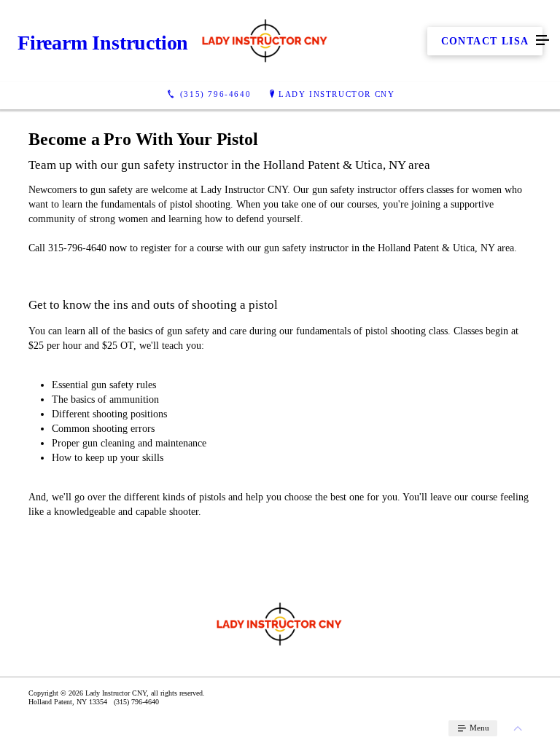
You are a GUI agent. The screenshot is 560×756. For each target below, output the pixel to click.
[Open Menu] (542, 41)
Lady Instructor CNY (336, 94)
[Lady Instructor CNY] (265, 41)
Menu (478, 727)
